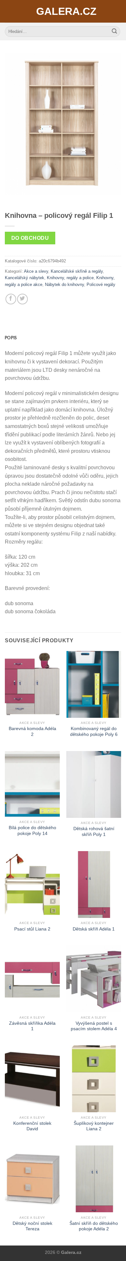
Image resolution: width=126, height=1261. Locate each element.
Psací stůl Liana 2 (32, 929)
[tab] (63, 337)
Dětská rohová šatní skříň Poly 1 (93, 831)
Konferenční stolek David (32, 1126)
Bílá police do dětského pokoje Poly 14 (32, 830)
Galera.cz (63, 11)
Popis (10, 337)
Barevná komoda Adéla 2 (32, 731)
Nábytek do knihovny (64, 284)
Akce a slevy (36, 271)
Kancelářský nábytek (24, 277)
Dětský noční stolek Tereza (32, 1226)
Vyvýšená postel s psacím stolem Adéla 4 (94, 1026)
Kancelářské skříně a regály (77, 271)
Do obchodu (30, 238)
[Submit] (114, 31)
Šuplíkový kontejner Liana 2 (94, 1126)
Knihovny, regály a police (70, 277)
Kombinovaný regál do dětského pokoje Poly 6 (94, 731)
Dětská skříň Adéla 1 (94, 929)
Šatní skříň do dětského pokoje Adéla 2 (93, 1226)
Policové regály (101, 284)
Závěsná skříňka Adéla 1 (32, 1026)
